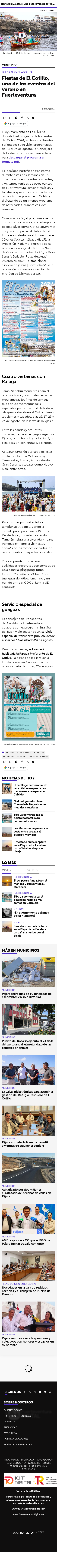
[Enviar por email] (5, 118)
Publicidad (10, 1427)
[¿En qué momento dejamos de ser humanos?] (7, 913)
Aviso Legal (11, 1433)
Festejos (21, 756)
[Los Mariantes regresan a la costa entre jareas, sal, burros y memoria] (7, 832)
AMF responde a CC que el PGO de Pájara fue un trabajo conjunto (26, 1241)
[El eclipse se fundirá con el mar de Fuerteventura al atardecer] (7, 881)
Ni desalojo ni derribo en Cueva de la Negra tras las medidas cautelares (30, 804)
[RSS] (50, 1391)
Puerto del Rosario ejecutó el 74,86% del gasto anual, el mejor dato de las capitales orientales (27, 1044)
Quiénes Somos (13, 1410)
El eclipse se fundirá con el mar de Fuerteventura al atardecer (30, 883)
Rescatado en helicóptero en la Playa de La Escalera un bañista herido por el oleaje (30, 846)
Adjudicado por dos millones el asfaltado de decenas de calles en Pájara (26, 1193)
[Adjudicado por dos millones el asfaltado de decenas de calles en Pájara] (28, 1168)
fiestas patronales (38, 756)
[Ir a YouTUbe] (39, 1391)
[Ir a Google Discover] (45, 1391)
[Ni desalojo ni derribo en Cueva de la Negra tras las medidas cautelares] (7, 804)
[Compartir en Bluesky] (33, 118)
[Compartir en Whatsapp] (10, 118)
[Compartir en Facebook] (22, 118)
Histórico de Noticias (17, 1416)
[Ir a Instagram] (34, 1391)
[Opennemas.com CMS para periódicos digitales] (28, 1533)
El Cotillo (8, 756)
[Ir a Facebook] (24, 1391)
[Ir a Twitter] (29, 1391)
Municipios (9, 65)
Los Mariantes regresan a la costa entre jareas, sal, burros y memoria (31, 831)
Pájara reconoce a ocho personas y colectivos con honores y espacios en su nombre (28, 1341)
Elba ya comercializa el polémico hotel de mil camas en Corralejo (28, 818)
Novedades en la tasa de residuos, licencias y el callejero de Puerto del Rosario (26, 1291)
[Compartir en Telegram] (16, 118)
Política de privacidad (18, 1444)
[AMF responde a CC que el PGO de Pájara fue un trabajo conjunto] (28, 1219)
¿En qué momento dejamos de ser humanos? (31, 914)
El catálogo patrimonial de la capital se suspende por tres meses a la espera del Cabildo (30, 789)
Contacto (10, 1421)
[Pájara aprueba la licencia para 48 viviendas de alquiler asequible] (28, 1121)
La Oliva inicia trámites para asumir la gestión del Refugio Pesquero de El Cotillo (27, 1095)
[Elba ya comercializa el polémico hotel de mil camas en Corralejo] (7, 818)
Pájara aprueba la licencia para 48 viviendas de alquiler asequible (25, 1144)
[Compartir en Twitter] (27, 118)
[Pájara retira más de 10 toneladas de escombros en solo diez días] (28, 972)
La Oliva (10, 752)
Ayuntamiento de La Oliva (30, 752)
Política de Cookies (16, 1439)
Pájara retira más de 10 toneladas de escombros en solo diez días (26, 995)
